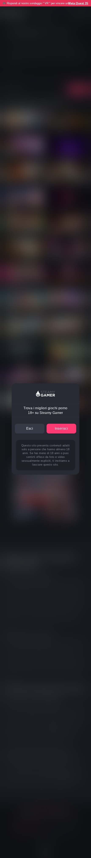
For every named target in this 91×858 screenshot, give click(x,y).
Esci (29, 428)
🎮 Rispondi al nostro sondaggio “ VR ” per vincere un (45, 3)
